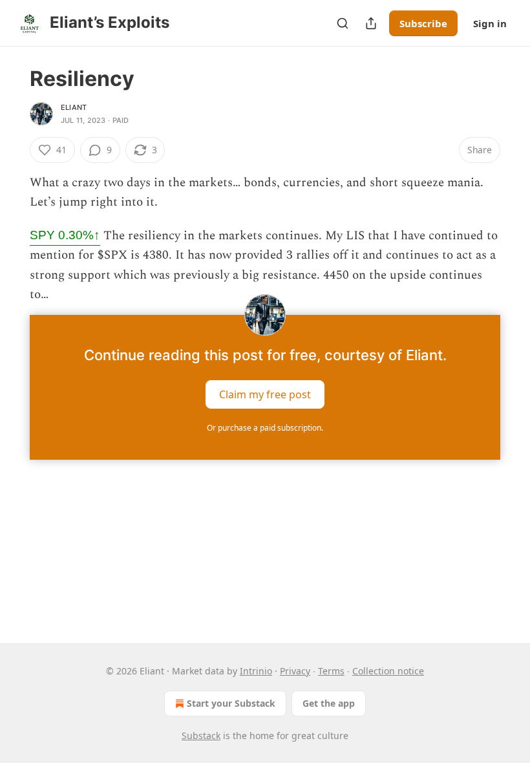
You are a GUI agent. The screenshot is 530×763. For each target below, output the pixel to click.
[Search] (342, 23)
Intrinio (256, 671)
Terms (331, 671)
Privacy (295, 671)
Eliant (74, 107)
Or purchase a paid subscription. (265, 427)
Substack (201, 735)
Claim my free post (265, 394)
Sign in (490, 23)
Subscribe (423, 23)
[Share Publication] (371, 23)
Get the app (328, 703)
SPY (65, 235)
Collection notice (388, 671)
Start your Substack (231, 703)
